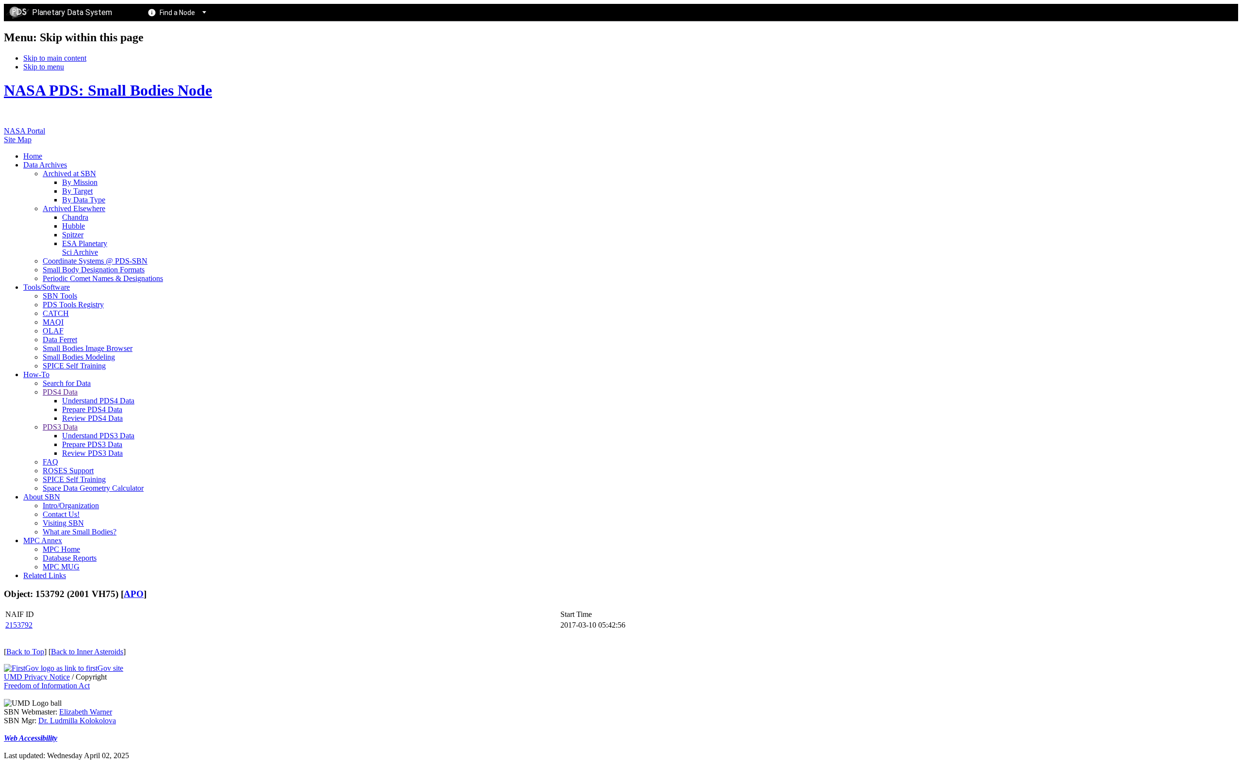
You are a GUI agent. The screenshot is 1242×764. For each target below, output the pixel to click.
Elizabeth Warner (85, 712)
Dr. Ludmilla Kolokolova (77, 720)
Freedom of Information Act (47, 685)
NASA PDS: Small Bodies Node (108, 90)
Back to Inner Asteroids (87, 652)
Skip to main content (54, 58)
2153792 (19, 625)
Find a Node (177, 13)
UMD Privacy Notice (37, 677)
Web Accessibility (30, 738)
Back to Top (25, 652)
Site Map (18, 139)
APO (134, 594)
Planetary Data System (72, 12)
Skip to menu (43, 67)
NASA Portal (24, 131)
